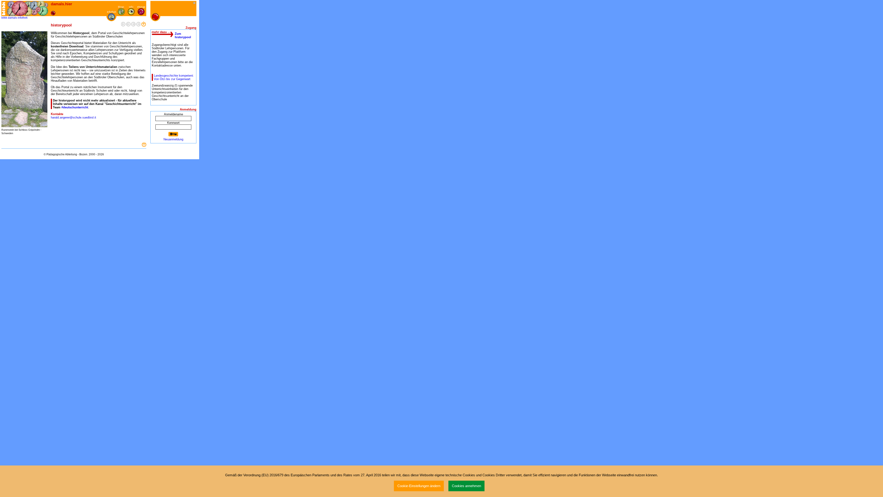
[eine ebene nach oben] (143, 25)
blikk (4, 17)
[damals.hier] (28, 8)
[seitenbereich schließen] (194, 3)
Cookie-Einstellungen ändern (418, 486)
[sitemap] (141, 14)
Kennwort (173, 122)
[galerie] (131, 14)
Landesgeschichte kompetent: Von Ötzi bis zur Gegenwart (174, 77)
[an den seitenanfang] (144, 145)
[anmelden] (173, 134)
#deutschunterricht (74, 107)
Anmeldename (173, 114)
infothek (23, 17)
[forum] (121, 14)
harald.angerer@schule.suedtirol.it (73, 117)
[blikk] (3, 8)
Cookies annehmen (466, 486)
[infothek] (111, 19)
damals (12, 17)
